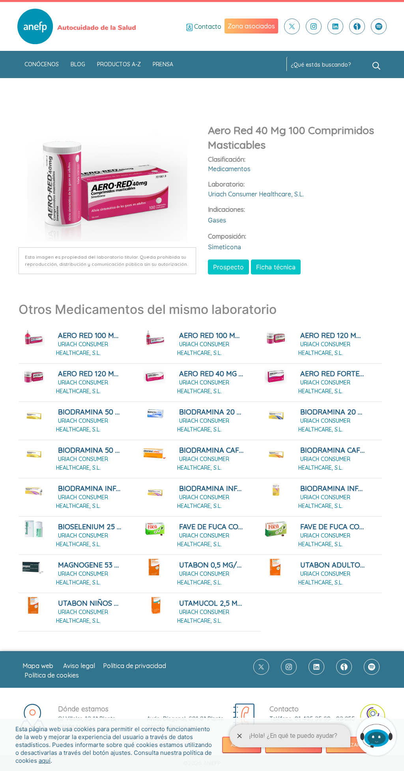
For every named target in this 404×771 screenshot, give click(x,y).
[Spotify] (379, 26)
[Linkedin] (335, 26)
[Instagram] (314, 26)
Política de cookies (51, 675)
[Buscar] (376, 65)
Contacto (207, 26)
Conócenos (41, 64)
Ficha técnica (276, 267)
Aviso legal (79, 666)
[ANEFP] (76, 26)
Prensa (163, 64)
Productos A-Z (119, 64)
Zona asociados (251, 26)
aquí (44, 760)
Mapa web (37, 666)
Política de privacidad (134, 666)
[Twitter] (292, 26)
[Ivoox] (357, 26)
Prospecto (228, 267)
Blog (78, 64)
